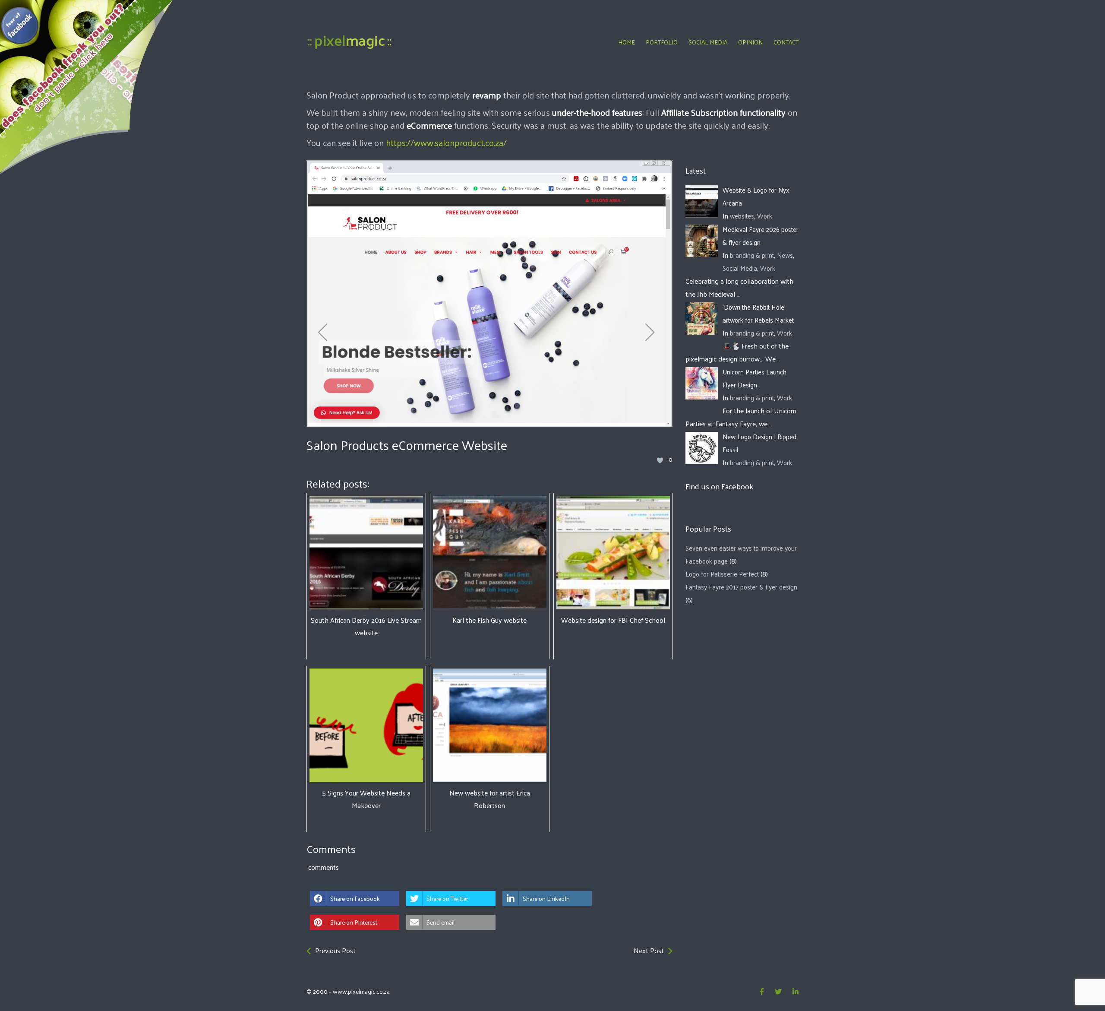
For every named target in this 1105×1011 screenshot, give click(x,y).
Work (764, 216)
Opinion (750, 42)
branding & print (752, 255)
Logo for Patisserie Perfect (722, 574)
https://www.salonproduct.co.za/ (446, 142)
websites (742, 216)
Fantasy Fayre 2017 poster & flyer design (741, 587)
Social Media (707, 42)
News (785, 255)
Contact (786, 42)
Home (626, 42)
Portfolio (662, 42)
